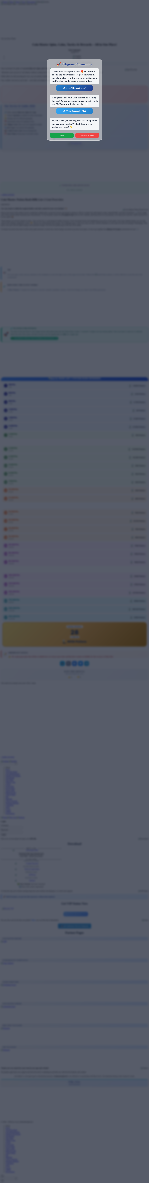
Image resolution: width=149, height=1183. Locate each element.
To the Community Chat (76, 111)
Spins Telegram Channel (76, 88)
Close (62, 135)
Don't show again (87, 135)
